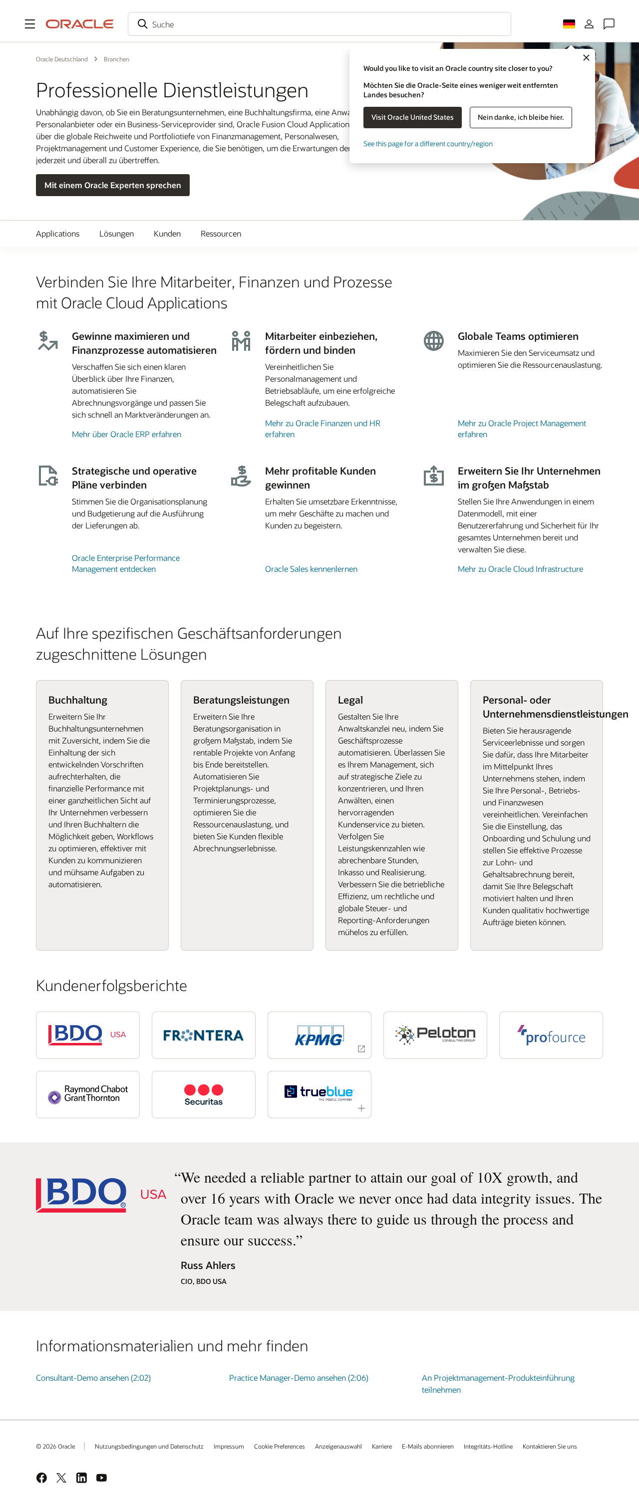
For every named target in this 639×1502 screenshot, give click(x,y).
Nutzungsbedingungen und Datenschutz (149, 1446)
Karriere (382, 1446)
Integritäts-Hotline (488, 1446)
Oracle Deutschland (62, 59)
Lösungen (116, 233)
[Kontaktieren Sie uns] (609, 24)
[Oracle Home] (80, 23)
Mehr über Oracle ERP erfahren (126, 434)
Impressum (229, 1446)
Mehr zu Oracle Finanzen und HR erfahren (322, 428)
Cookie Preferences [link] (279, 1446)
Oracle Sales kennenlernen (311, 568)
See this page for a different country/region (428, 143)
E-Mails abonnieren (428, 1446)
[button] (30, 24)
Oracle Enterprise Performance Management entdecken (126, 563)
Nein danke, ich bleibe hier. (521, 117)
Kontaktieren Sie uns (550, 1446)
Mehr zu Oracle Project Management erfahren (522, 428)
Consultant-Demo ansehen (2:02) (93, 1377)
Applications (57, 233)
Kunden (167, 233)
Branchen (116, 59)
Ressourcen (221, 233)
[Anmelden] (589, 24)
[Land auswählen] (569, 24)
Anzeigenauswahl (338, 1446)
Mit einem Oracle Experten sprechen (112, 185)
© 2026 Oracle (55, 1446)
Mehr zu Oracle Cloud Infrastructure (520, 568)
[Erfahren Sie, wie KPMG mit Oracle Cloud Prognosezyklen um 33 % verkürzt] (319, 1035)
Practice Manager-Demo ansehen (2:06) (298, 1377)
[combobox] (319, 24)
